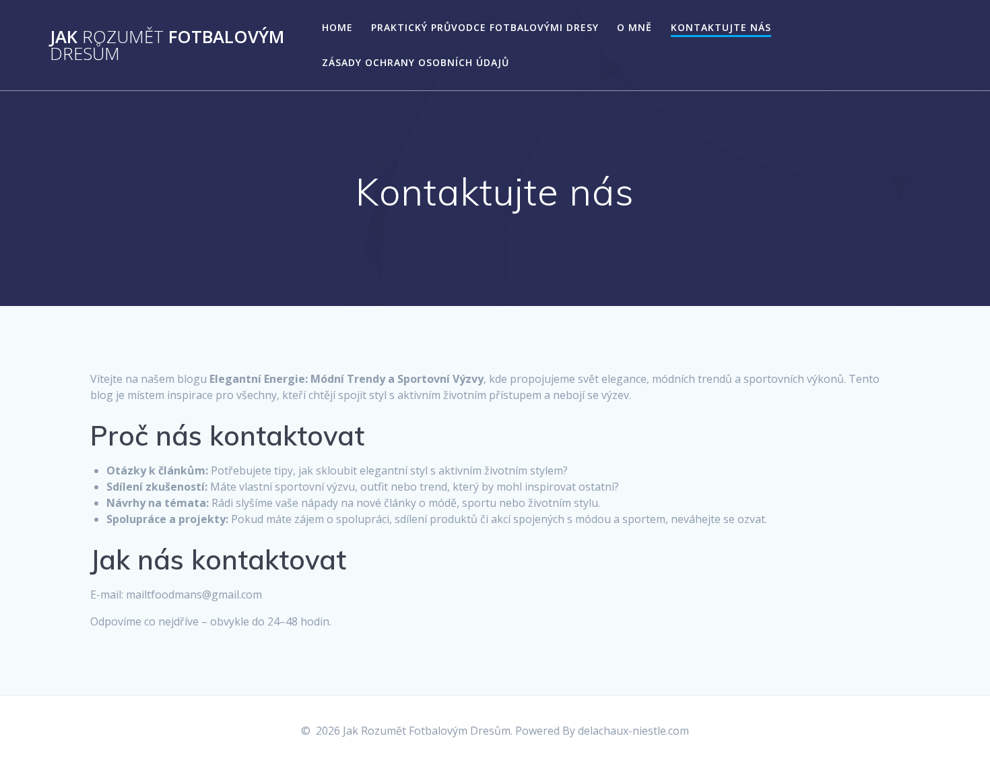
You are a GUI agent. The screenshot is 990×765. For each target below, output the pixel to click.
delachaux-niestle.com (633, 730)
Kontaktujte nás (721, 27)
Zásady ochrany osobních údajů (415, 62)
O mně (634, 27)
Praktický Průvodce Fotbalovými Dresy (485, 27)
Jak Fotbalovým (167, 45)
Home (337, 27)
